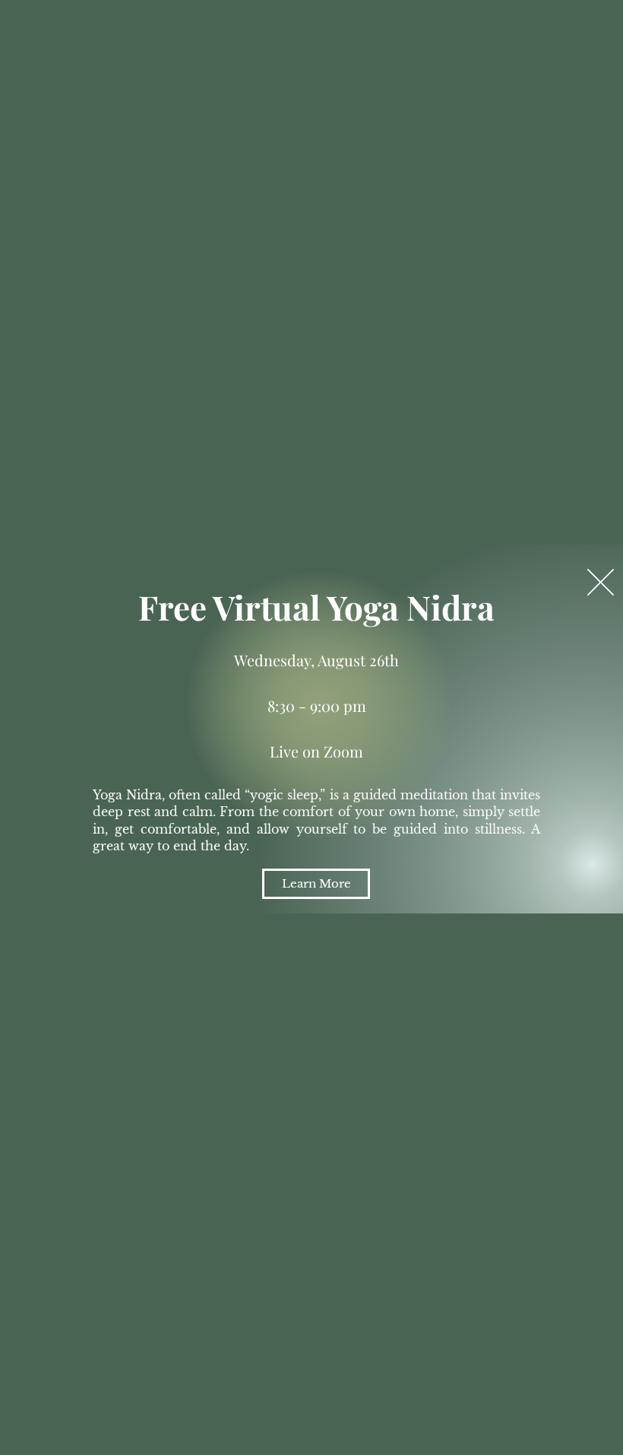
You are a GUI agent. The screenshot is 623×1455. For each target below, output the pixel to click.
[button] (600, 582)
